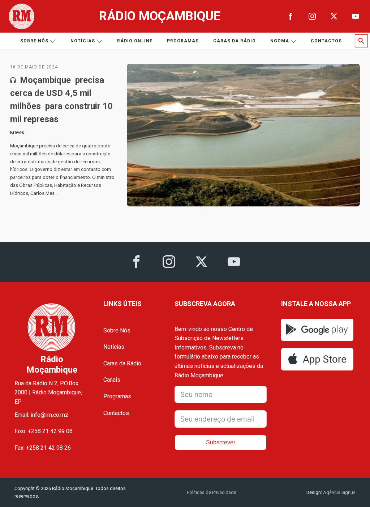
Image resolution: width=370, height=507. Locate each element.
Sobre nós (34, 40)
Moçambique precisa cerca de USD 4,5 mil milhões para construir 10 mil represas (61, 99)
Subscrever (220, 442)
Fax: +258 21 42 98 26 (42, 447)
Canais (111, 379)
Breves (17, 132)
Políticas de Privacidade (211, 492)
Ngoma (279, 40)
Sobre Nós (116, 330)
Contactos (326, 40)
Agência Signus (339, 492)
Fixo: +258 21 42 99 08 (43, 431)
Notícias (82, 40)
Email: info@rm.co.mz (41, 414)
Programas (183, 40)
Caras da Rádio (234, 40)
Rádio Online (134, 40)
